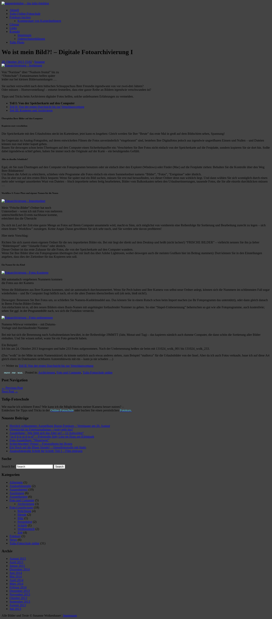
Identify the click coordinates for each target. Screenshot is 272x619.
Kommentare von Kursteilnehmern (39, 20)
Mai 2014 (16, 576)
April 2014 (16, 580)
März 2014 (16, 583)
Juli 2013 (15, 608)
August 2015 (18, 558)
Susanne (39, 61)
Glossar (14, 24)
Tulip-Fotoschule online (98, 372)
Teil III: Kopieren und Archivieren (31, 110)
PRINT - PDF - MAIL (13, 373)
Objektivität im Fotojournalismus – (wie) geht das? (41, 429)
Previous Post (12, 388)
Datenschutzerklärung (31, 38)
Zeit (20, 532)
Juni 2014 (16, 573)
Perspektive (25, 521)
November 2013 (20, 594)
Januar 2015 (17, 565)
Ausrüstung (17, 493)
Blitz (20, 518)
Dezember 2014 (20, 569)
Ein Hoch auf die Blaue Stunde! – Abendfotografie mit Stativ (48, 447)
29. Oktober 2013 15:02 (17, 61)
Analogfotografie (20, 486)
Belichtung (24, 511)
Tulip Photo (17, 42)
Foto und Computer (69, 372)
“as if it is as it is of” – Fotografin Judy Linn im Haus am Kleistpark (52, 436)
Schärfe (22, 525)
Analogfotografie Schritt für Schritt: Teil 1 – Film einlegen (46, 451)
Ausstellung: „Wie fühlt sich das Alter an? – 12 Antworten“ (47, 433)
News (13, 539)
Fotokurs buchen (20, 17)
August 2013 (18, 605)
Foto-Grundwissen (21, 507)
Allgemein (16, 482)
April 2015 (16, 562)
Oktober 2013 (18, 598)
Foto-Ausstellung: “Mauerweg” (29, 440)
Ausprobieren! (19, 489)
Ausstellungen (18, 496)
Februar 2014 (18, 587)
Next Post (10, 391)
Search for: (8, 466)
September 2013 (20, 601)
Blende (22, 514)
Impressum (24, 35)
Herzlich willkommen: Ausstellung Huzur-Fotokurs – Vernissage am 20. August (60, 426)
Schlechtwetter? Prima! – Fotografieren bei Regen (41, 443)
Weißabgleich (26, 529)
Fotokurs (15, 536)
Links (13, 28)
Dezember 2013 (20, 591)
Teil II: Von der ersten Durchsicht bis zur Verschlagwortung (47, 106)
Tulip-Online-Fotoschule (25, 13)
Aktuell (14, 10)
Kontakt (15, 31)
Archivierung (46, 372)
